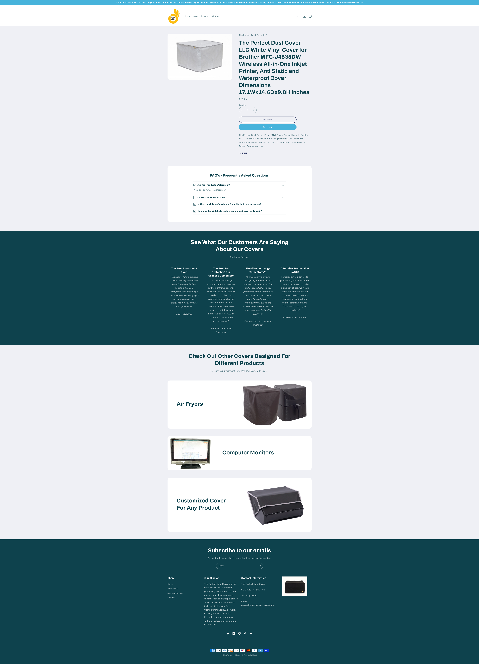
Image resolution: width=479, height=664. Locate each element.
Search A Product (175, 593)
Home (170, 584)
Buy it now (268, 127)
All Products (173, 589)
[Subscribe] (260, 566)
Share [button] (244, 153)
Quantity (242, 105)
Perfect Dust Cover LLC (235, 655)
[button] (299, 16)
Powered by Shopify (250, 655)
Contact (171, 598)
